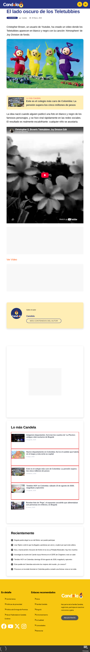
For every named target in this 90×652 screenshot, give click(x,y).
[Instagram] (24, 626)
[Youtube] (10, 626)
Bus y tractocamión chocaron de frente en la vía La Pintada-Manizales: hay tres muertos (45, 550)
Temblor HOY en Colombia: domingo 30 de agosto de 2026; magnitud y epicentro (43, 559)
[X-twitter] (17, 626)
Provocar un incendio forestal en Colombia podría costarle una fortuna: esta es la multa (45, 569)
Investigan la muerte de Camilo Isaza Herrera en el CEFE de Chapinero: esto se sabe (45, 555)
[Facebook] (4, 626)
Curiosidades (12, 18)
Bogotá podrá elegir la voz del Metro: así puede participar (34, 540)
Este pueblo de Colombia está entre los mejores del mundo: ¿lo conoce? (40, 564)
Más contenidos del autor (44, 321)
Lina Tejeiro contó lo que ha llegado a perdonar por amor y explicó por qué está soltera (45, 545)
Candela (24, 18)
